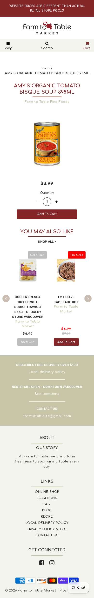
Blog (47, 510)
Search (47, 48)
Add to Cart (66, 342)
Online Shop (47, 492)
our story (47, 448)
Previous (6, 298)
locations (51, 394)
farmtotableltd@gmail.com (47, 416)
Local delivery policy (47, 372)
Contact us (47, 535)
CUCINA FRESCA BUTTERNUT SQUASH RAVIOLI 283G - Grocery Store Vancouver (27, 306)
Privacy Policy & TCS (47, 529)
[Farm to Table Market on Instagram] (52, 563)
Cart (86, 48)
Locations (47, 498)
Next (88, 298)
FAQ (47, 504)
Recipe (47, 516)
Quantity (47, 193)
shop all (46, 241)
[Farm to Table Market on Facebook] (42, 563)
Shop (8, 48)
